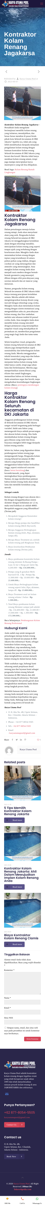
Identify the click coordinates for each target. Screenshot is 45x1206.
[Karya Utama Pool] (15, 4)
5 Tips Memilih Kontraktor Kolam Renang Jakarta (18, 811)
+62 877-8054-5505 (24, 722)
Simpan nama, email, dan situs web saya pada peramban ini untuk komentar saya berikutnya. (22, 1031)
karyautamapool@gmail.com (22, 733)
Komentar (9, 970)
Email (7, 1008)
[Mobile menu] (42, 4)
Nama (7, 998)
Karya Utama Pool (28, 79)
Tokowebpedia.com (22, 1189)
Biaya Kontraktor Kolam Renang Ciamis (21, 936)
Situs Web (8, 1018)
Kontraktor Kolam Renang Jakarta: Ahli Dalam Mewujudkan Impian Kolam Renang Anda (21, 874)
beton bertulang (17, 470)
